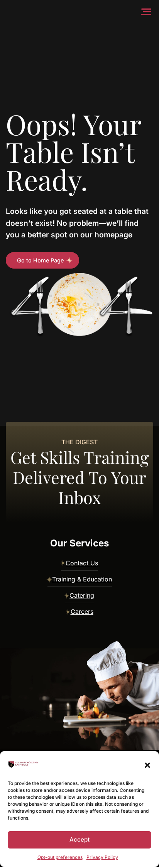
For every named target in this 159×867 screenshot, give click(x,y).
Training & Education (82, 579)
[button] (147, 764)
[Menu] (148, 11)
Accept (79, 839)
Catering (81, 595)
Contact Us (82, 563)
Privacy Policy (102, 857)
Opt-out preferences (60, 857)
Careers (82, 611)
